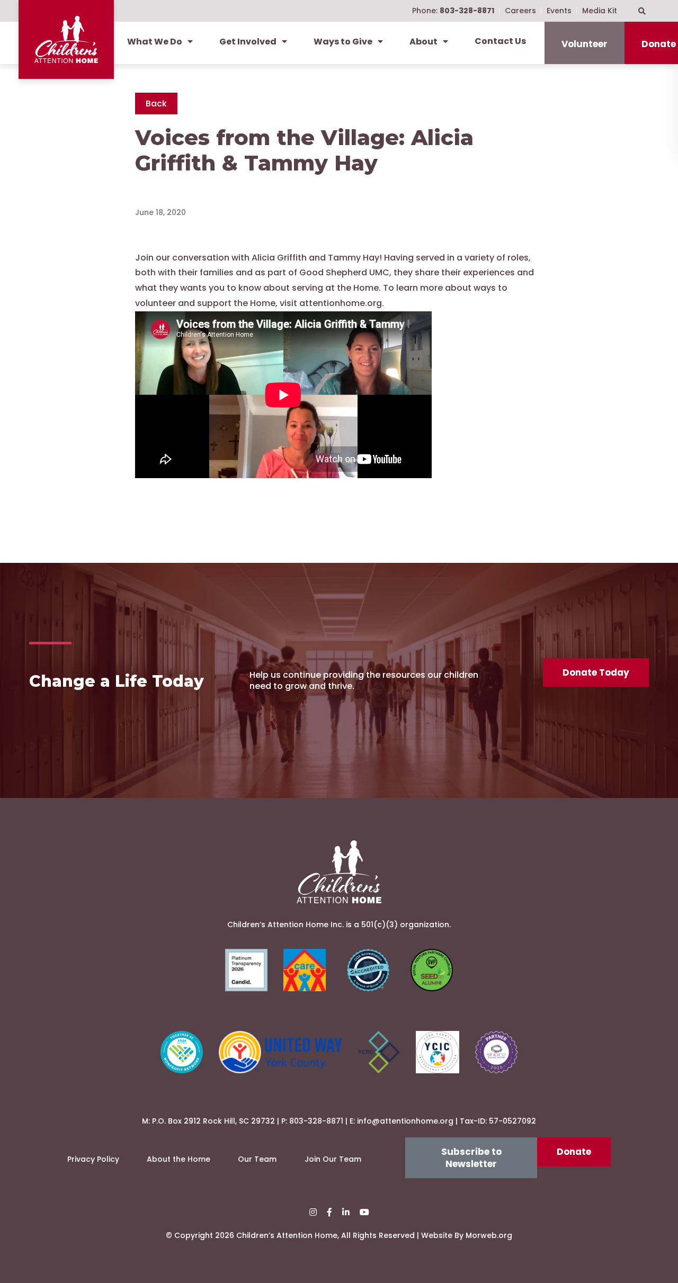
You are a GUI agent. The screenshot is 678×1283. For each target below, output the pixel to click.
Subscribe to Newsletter (471, 1157)
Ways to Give (343, 41)
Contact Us (500, 41)
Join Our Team (333, 1159)
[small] (313, 1212)
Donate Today (596, 672)
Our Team (257, 1159)
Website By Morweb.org (466, 1235)
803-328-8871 (316, 1121)
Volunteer (584, 44)
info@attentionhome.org (405, 1121)
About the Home (178, 1159)
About (423, 41)
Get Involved (247, 41)
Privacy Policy (93, 1159)
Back (156, 103)
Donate (574, 1151)
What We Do (154, 41)
